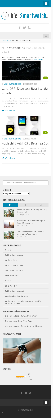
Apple (5, 84)
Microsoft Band (12, 275)
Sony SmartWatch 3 (14, 270)
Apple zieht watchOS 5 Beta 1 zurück (25, 143)
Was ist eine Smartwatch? (17, 296)
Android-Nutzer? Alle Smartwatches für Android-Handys (23, 302)
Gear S (8, 250)
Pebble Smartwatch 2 (14, 291)
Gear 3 (8, 280)
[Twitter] (24, 27)
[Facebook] (20, 27)
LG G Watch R (11, 286)
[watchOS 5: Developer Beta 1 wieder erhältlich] (25, 70)
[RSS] (29, 27)
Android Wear (11, 260)
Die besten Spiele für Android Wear (21, 316)
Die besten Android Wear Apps (18, 321)
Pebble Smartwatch (14, 255)
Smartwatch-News (15, 84)
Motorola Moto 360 (14, 265)
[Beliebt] (25, 205)
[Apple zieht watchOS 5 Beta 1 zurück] (25, 125)
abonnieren (38, 60)
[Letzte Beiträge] (10, 205)
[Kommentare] (40, 205)
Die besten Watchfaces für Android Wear (23, 326)
